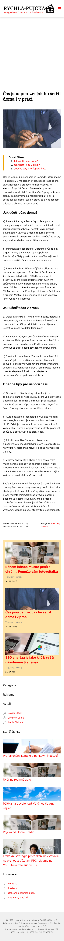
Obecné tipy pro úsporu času (30, 168)
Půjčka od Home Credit (18, 832)
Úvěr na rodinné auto (17, 779)
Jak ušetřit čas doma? (26, 161)
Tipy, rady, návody (13, 577)
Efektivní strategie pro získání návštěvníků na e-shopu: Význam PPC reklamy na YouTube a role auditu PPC (31, 860)
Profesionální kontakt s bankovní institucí (30, 755)
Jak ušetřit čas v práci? (27, 164)
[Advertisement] (32, 50)
